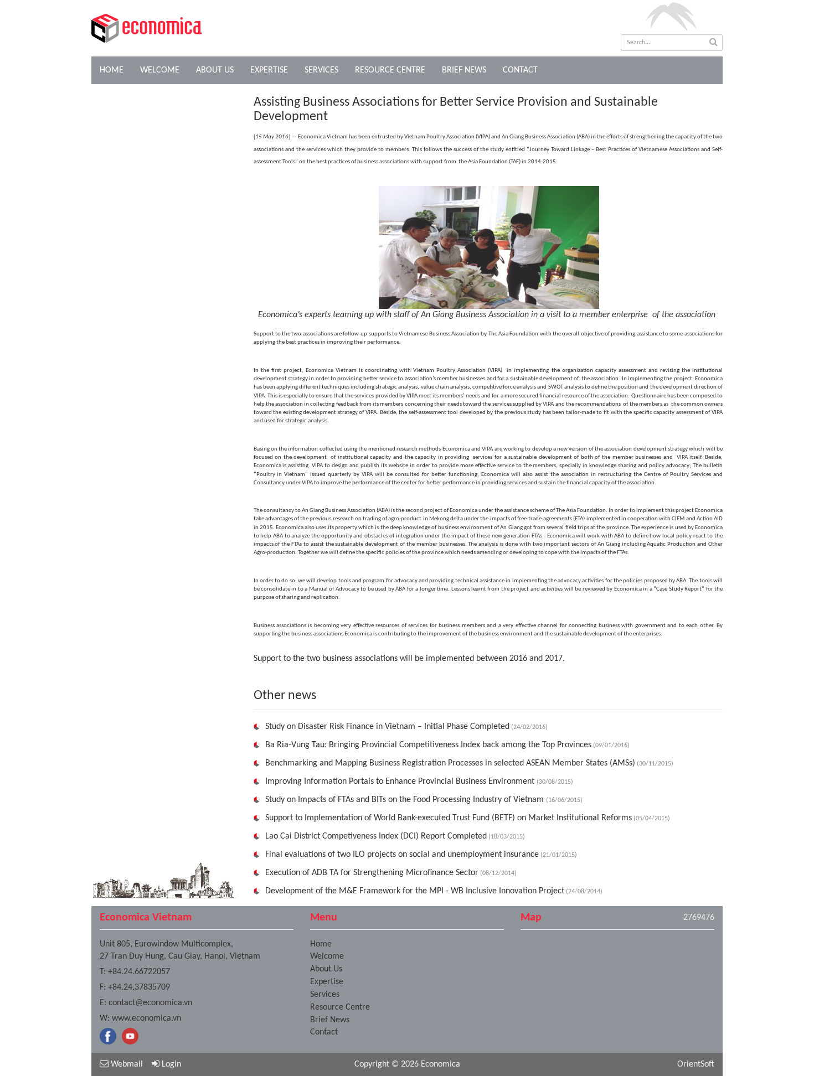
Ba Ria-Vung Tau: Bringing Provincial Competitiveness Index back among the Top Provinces (428, 745)
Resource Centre (390, 70)
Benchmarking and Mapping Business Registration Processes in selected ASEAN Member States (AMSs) (450, 763)
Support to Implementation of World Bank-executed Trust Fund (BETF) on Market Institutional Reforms (448, 818)
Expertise (269, 70)
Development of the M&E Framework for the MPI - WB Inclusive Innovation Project (414, 891)
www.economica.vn (146, 1018)
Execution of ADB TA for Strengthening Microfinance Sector (371, 872)
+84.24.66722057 (139, 972)
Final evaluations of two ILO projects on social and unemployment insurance (402, 854)
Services (321, 70)
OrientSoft (695, 1064)
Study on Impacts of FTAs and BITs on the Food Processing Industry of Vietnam (405, 799)
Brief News (464, 70)
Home (111, 70)
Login (170, 1064)
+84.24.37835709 (139, 987)
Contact (520, 70)
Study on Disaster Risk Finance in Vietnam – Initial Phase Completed (387, 726)
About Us (215, 70)
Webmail (126, 1064)
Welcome (159, 70)
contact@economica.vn (150, 1003)
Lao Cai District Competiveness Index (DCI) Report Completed (376, 836)
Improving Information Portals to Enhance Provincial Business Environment (401, 781)
